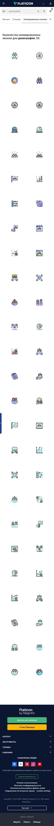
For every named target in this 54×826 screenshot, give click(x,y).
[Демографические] (15, 105)
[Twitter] (20, 764)
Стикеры (16, 19)
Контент (7, 736)
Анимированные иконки (35, 19)
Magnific (17, 822)
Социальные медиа (27, 758)
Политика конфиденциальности (27, 785)
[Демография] (39, 56)
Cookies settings (43, 791)
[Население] (15, 154)
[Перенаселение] (15, 56)
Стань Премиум (27, 727)
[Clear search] (38, 11)
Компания (7, 752)
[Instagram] (33, 764)
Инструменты (9, 742)
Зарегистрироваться (27, 776)
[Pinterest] (27, 764)
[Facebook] (14, 764)
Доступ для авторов (27, 720)
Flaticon (27, 822)
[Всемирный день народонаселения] (15, 179)
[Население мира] (39, 278)
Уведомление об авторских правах (20, 791)
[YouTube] (39, 764)
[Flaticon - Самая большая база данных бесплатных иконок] (23, 3)
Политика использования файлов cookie (27, 788)
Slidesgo (36, 822)
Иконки (6, 19)
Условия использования (27, 782)
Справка (7, 747)
